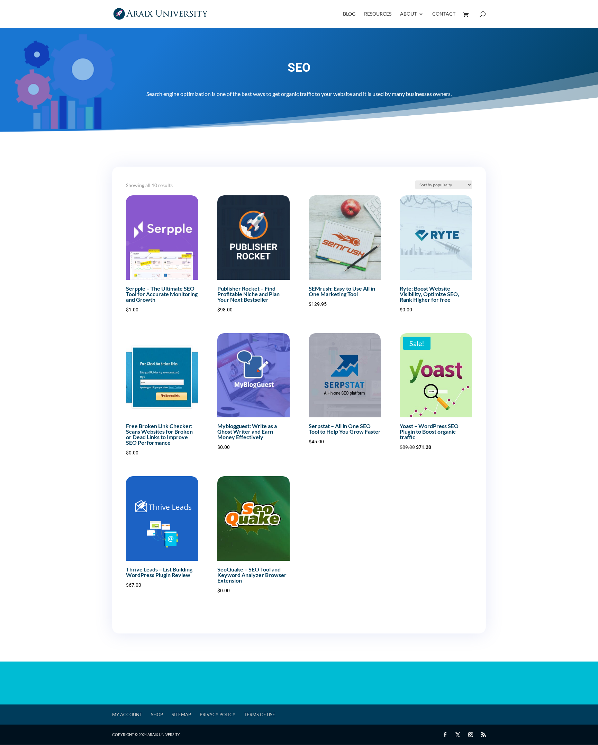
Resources (377, 14)
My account (127, 714)
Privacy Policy (217, 714)
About (408, 14)
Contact (443, 14)
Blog (349, 14)
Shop (157, 714)
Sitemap (181, 714)
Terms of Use (259, 714)
